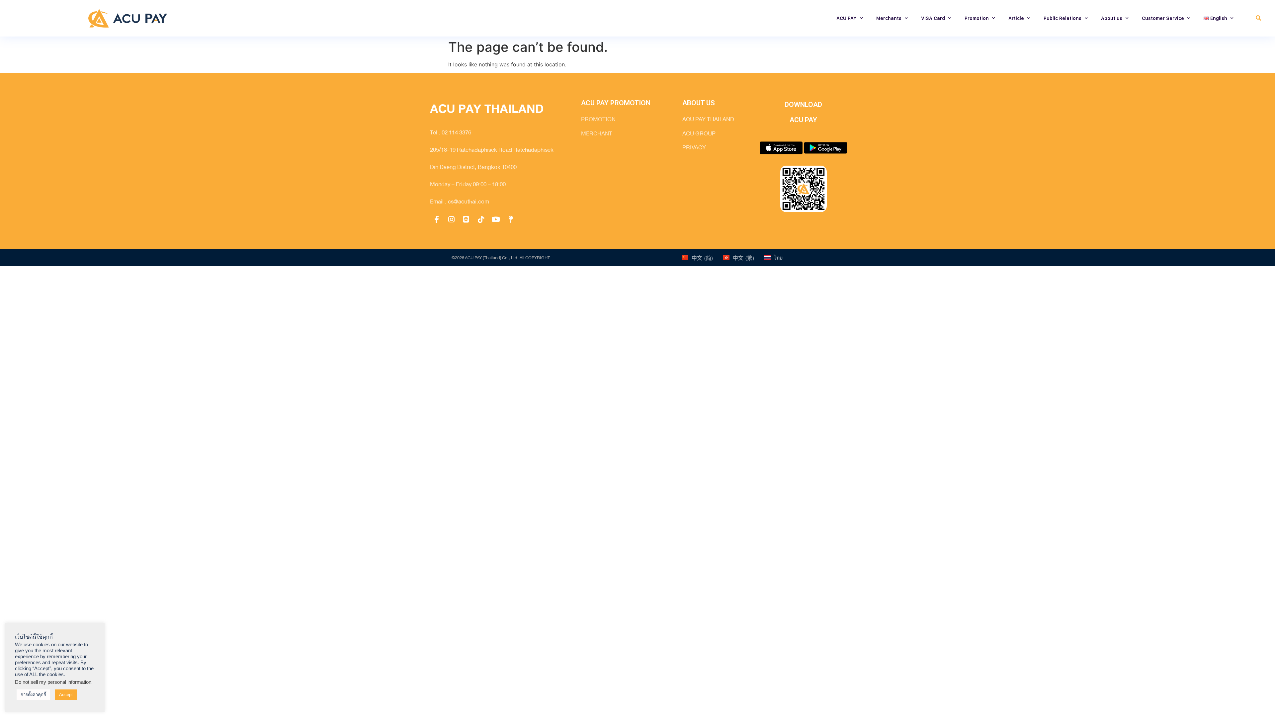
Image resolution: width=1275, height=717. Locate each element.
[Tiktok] (481, 219)
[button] (1258, 18)
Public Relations (1062, 18)
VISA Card (933, 18)
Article (1016, 18)
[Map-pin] (510, 219)
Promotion (977, 18)
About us (1111, 18)
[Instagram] (451, 219)
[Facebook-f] (436, 219)
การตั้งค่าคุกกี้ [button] (33, 694)
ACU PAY (846, 18)
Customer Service (1163, 18)
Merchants (888, 18)
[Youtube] (495, 219)
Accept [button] (66, 694)
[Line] (466, 219)
